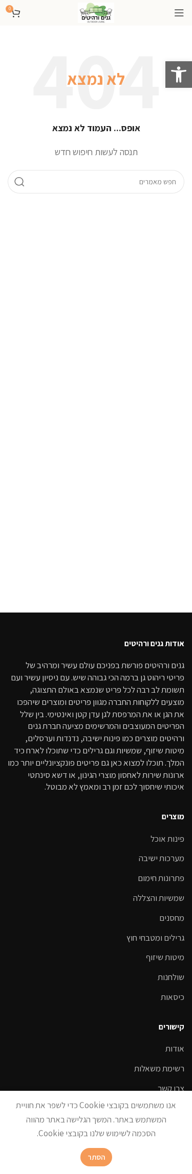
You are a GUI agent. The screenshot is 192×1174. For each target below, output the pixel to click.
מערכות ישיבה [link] (161, 858)
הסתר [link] (96, 1157)
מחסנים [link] (171, 917)
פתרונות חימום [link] (161, 878)
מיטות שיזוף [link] (165, 957)
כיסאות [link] (172, 996)
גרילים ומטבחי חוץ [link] (155, 937)
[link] (178, 74)
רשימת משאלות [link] (159, 1068)
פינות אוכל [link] (167, 838)
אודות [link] (174, 1048)
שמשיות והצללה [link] (158, 897)
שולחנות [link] (171, 977)
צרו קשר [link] (171, 1088)
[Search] (19, 181)
